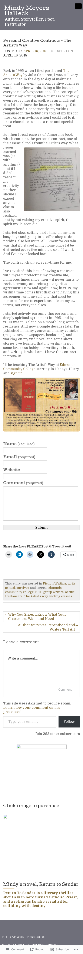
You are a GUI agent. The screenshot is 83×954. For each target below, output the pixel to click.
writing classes (60, 596)
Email (19, 457)
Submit (41, 527)
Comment (23, 483)
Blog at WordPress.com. (23, 937)
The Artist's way (36, 596)
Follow (69, 722)
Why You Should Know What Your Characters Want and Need (37, 616)
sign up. (17, 373)
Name (18, 444)
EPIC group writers (49, 592)
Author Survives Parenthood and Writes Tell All (46, 627)
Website (11, 470)
